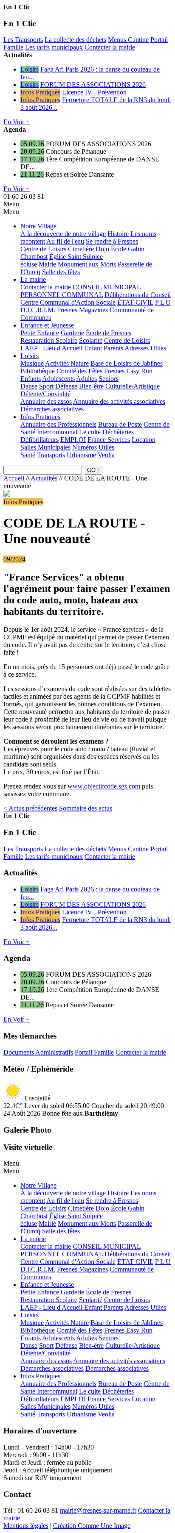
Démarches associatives (52, 409)
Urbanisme (81, 454)
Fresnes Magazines (82, 310)
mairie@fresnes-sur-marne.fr (98, 1510)
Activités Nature (67, 363)
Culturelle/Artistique (132, 386)
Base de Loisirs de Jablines (126, 363)
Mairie (47, 264)
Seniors (109, 378)
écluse (28, 264)
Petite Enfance (39, 332)
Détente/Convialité (45, 393)
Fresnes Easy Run (128, 371)
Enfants (30, 378)
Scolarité (90, 340)
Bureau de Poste (120, 424)
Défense (66, 386)
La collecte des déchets (75, 39)
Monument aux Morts (87, 264)
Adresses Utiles (145, 348)
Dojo (102, 249)
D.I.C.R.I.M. (37, 310)
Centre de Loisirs (43, 249)
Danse (28, 386)
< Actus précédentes (30, 808)
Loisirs (29, 69)
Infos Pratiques (40, 92)
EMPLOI (73, 439)
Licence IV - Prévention (94, 92)
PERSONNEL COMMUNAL (61, 294)
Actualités (44, 478)
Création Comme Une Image (91, 1525)
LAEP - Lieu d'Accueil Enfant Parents (71, 348)
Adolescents (58, 378)
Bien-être (91, 386)
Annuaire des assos (46, 401)
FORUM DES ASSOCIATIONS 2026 (93, 84)
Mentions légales (25, 1525)
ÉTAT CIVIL (135, 302)
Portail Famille (94, 1052)
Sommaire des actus (85, 808)
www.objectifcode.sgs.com (104, 786)
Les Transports (23, 39)
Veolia (106, 454)
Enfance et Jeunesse (47, 325)
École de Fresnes (108, 332)
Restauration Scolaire (48, 340)
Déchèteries (118, 432)
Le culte (90, 432)
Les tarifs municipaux (54, 47)
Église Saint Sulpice (76, 256)
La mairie (33, 279)
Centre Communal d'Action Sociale (68, 302)
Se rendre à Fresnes (112, 241)
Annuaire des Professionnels (58, 424)
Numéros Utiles (93, 447)
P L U (163, 302)
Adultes (86, 378)
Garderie (72, 332)
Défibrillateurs (39, 439)
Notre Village (38, 226)
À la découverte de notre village (63, 233)
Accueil (13, 478)
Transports (51, 454)
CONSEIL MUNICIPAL (107, 287)
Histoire (118, 233)
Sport (46, 386)
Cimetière (81, 249)
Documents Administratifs (38, 1052)
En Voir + (16, 121)
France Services (109, 439)
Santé (27, 454)
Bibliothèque (37, 371)
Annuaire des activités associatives (119, 401)
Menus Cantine (128, 39)
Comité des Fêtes (79, 371)
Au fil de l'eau (65, 241)
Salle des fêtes (61, 271)
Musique (32, 363)
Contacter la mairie (110, 47)
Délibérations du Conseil (137, 294)
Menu (11, 204)
